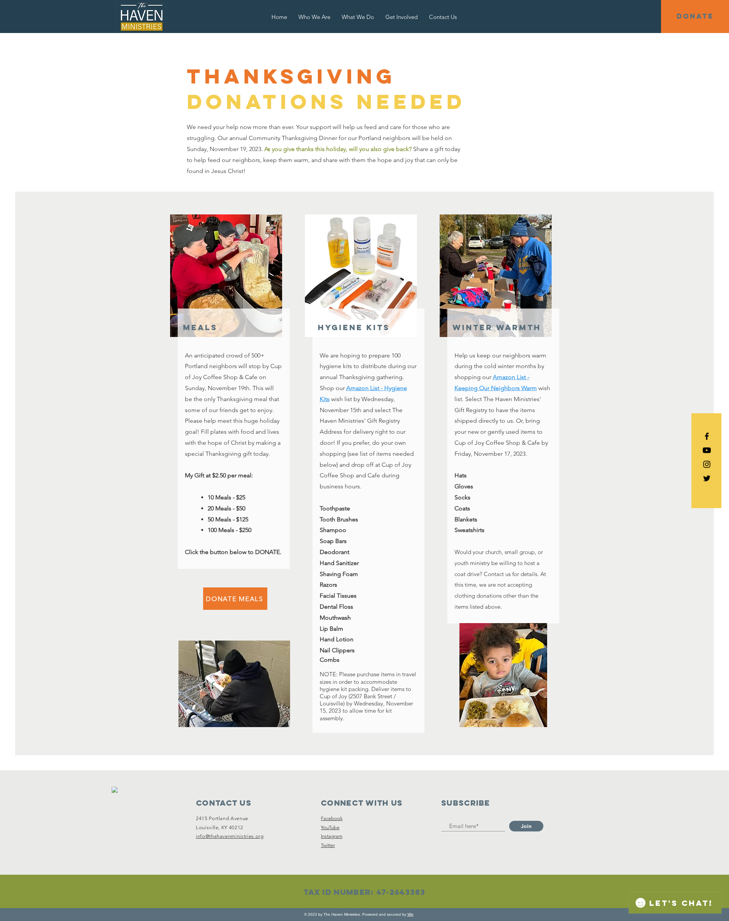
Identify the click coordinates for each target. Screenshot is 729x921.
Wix (410, 914)
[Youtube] (707, 450)
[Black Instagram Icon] (707, 464)
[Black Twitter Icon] (707, 478)
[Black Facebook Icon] (707, 436)
